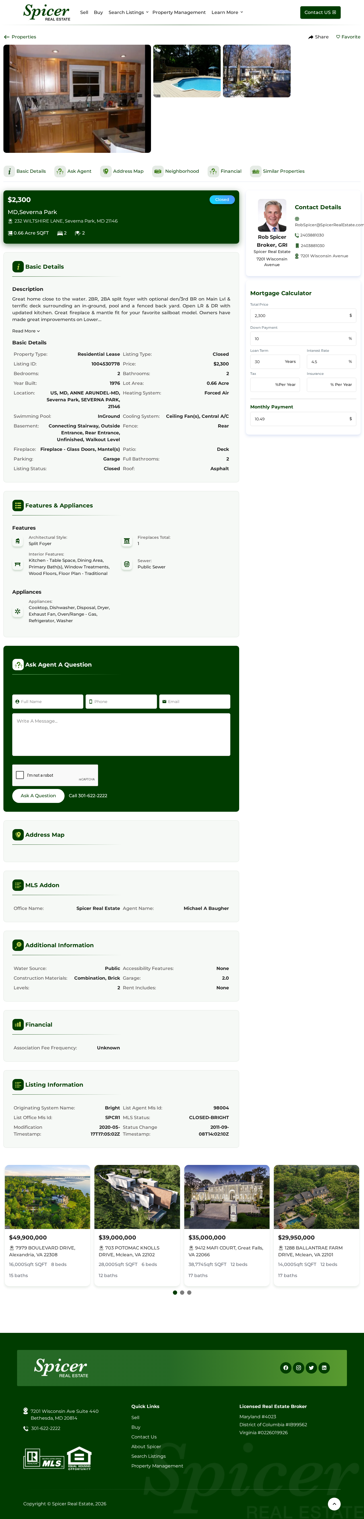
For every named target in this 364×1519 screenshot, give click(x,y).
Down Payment (264, 327)
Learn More (225, 12)
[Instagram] (298, 1368)
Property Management (179, 12)
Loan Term (259, 350)
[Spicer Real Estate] (46, 12)
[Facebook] (285, 1368)
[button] (175, 1292)
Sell (84, 12)
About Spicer (146, 1446)
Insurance (315, 373)
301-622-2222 (92, 795)
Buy (98, 12)
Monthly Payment (271, 407)
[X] (311, 1368)
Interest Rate (318, 350)
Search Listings (126, 12)
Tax (253, 373)
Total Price (259, 304)
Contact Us (144, 1437)
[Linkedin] (324, 1368)
